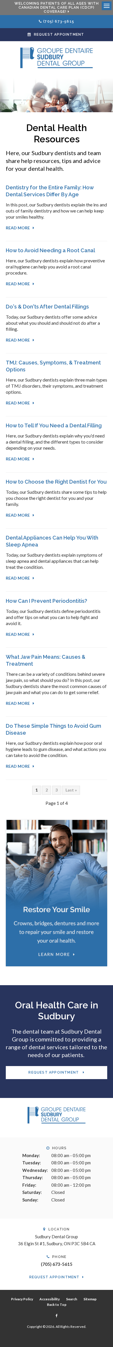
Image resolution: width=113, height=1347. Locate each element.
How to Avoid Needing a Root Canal (50, 250)
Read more (18, 227)
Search (71, 1299)
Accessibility (49, 1299)
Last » (71, 789)
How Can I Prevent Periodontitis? (46, 601)
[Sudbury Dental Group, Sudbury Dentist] (56, 1114)
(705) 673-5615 (58, 21)
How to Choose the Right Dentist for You (56, 482)
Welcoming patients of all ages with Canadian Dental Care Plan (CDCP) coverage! (56, 7)
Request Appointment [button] (59, 34)
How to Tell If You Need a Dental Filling (54, 425)
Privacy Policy (22, 1299)
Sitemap (89, 1299)
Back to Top (56, 1304)
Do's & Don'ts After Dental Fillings (47, 307)
